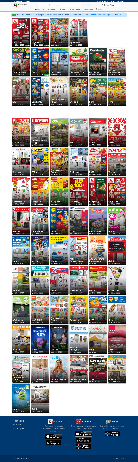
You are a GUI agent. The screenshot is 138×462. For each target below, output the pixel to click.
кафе (108, 15)
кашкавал (101, 15)
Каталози (22, 4)
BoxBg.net (118, 458)
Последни (18, 420)
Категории (18, 428)
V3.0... (119, 15)
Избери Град (108, 5)
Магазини (18, 424)
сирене (94, 15)
